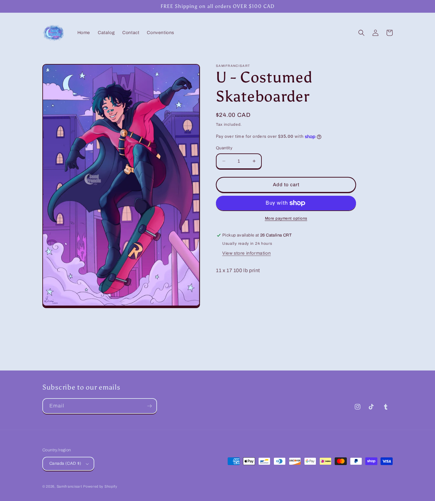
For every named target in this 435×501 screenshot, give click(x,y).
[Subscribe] (149, 406)
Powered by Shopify (100, 486)
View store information (246, 253)
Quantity (224, 148)
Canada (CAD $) (65, 463)
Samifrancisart (69, 486)
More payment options (286, 218)
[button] (361, 33)
